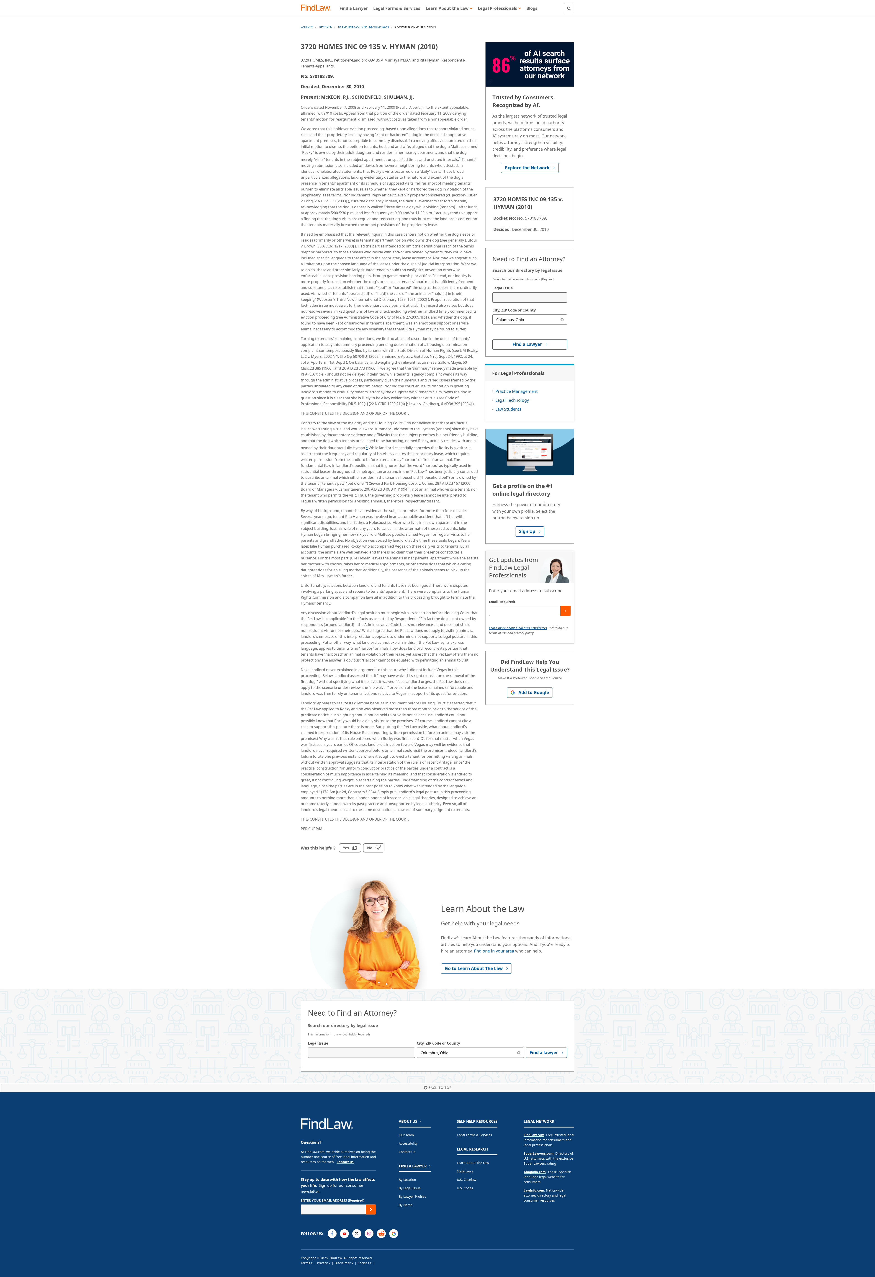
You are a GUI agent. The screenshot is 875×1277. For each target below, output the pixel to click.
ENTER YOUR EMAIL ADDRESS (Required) (332, 1200)
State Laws (465, 1171)
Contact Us (407, 1152)
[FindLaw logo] (318, 8)
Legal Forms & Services (474, 1135)
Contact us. (345, 1162)
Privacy (322, 1263)
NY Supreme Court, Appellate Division (363, 26)
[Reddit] (381, 1233)
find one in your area (494, 951)
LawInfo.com (534, 1190)
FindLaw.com (534, 1135)
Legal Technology (512, 400)
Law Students (508, 409)
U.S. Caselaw (466, 1179)
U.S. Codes (465, 1188)
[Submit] (565, 611)
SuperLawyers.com (538, 1153)
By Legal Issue (410, 1188)
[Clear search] (562, 319)
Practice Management (516, 391)
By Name (405, 1205)
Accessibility (408, 1143)
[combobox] (529, 297)
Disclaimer (343, 1263)
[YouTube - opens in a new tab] (344, 1233)
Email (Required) (502, 602)
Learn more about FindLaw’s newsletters (518, 628)
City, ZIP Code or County (514, 310)
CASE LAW (307, 26)
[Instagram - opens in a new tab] (369, 1233)
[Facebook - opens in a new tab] (332, 1233)
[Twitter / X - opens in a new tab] (356, 1233)
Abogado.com (535, 1172)
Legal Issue (502, 288)
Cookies (363, 1263)
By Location (407, 1179)
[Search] (569, 8)
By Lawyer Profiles (412, 1196)
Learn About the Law (473, 1163)
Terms (305, 1263)
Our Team (406, 1135)
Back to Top (439, 1087)
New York (325, 26)
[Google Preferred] (393, 1233)
